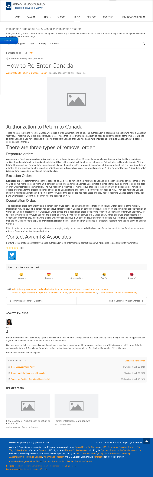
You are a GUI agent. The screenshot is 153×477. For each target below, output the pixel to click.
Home (17, 17)
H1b (138, 446)
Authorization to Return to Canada (22, 73)
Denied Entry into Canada (79, 461)
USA (46, 17)
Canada (31, 17)
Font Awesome (12, 469)
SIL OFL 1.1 (41, 469)
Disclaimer (14, 442)
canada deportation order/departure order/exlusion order (40, 292)
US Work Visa (20, 450)
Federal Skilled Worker (76, 450)
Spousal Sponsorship (53, 461)
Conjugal (102, 453)
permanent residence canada (83, 292)
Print (31, 52)
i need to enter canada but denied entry (118, 292)
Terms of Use (42, 442)
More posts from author (135, 360)
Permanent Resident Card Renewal (72, 421)
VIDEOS (62, 17)
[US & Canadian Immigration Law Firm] (25, 5)
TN (10, 450)
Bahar (44, 72)
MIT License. (70, 465)
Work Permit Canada (87, 453)
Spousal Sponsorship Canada (115, 450)
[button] (144, 43)
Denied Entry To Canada (87, 446)
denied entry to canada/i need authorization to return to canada (43, 289)
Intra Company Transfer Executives (28, 300)
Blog (77, 17)
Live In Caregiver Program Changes (124, 300)
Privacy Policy (27, 442)
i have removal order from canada (92, 289)
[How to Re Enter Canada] (76, 99)
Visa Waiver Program (53, 456)
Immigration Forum (133, 17)
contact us (136, 450)
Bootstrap (10, 465)
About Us (108, 17)
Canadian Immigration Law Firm (24, 461)
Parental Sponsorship (120, 453)
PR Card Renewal (63, 424)
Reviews (91, 17)
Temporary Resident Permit (121, 446)
